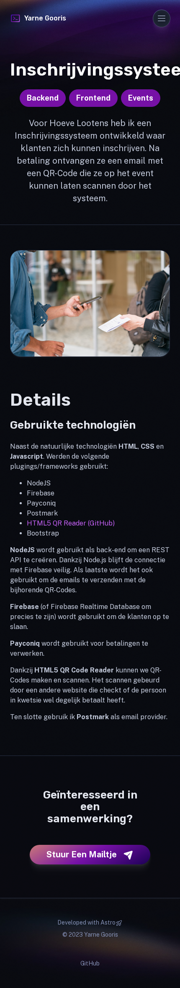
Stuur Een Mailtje (81, 854)
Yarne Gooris (45, 18)
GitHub (90, 963)
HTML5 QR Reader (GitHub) (71, 523)
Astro (108, 922)
